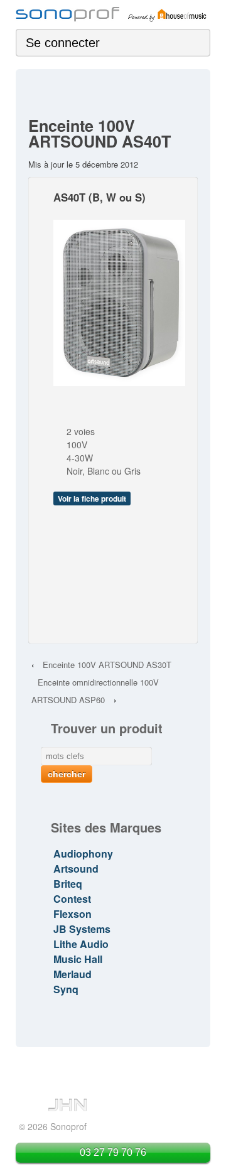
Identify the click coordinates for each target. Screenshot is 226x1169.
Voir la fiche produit (92, 498)
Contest (72, 899)
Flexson (72, 914)
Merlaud (72, 974)
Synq (65, 989)
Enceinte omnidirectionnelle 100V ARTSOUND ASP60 (95, 691)
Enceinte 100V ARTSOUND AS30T (107, 665)
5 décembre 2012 (106, 164)
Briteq (67, 883)
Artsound (76, 868)
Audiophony (83, 853)
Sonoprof (67, 1126)
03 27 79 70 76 (113, 1152)
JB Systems (81, 929)
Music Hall (77, 959)
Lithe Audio (81, 944)
